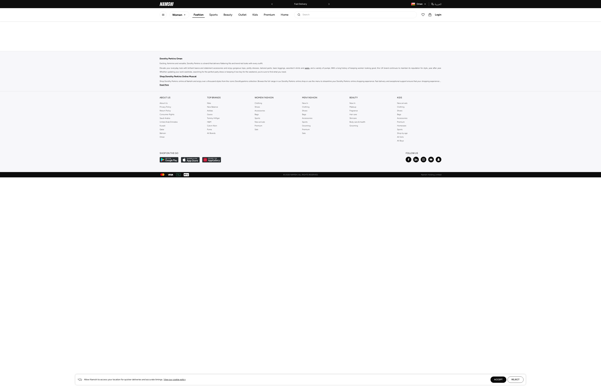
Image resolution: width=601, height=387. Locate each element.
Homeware (401, 126)
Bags (257, 114)
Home (284, 14)
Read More (164, 85)
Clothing (258, 103)
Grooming (306, 126)
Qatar (162, 129)
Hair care (353, 114)
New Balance (212, 107)
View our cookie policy (175, 379)
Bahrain (163, 133)
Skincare (353, 118)
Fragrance (353, 111)
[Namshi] (167, 4)
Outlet (242, 14)
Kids (255, 14)
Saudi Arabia (165, 118)
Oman (162, 137)
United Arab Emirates (169, 122)
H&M (209, 122)
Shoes (257, 107)
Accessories (260, 111)
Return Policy (165, 111)
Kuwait (162, 126)
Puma (209, 129)
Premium (269, 14)
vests (307, 68)
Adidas (210, 111)
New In (305, 103)
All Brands (211, 133)
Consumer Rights (167, 114)
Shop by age (402, 133)
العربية (438, 4)
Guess (210, 114)
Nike (209, 103)
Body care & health (357, 122)
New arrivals (260, 122)
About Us (164, 103)
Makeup (352, 107)
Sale (256, 129)
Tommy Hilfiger (213, 118)
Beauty (227, 14)
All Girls (400, 137)
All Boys (400, 141)
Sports (213, 14)
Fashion (198, 14)
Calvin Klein (212, 126)
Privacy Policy (165, 107)
